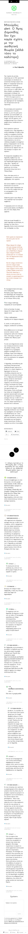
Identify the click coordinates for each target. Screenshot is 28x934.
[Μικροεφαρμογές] (11, 1)
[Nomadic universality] (14, 8)
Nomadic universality (14, 12)
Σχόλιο (19, 913)
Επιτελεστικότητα (10, 22)
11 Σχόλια (14, 63)
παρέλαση (7, 63)
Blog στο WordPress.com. (14, 930)
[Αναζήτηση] (16, 1)
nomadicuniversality (11, 62)
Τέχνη (18, 22)
